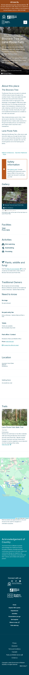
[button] (19, 485)
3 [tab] (5, 210)
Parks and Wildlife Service (13, 655)
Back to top (23, 666)
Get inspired (14, 619)
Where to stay (14, 622)
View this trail (5, 444)
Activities (14, 613)
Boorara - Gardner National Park (16, 35)
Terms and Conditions (14, 649)
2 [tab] (4, 210)
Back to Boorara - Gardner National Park (15, 153)
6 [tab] (10, 210)
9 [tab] (15, 210)
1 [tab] (2, 210)
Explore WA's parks (14, 608)
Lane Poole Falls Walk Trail (12, 427)
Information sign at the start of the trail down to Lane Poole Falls (14, 213)
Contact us (14, 658)
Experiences (14, 611)
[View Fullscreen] (2, 465)
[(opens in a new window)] (4, 18)
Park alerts (14, 625)
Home (5, 35)
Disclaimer (14, 646)
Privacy (14, 643)
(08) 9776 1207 (10, 341)
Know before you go (14, 616)
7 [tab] (12, 210)
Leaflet (18, 518)
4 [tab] (7, 210)
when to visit (13, 169)
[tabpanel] (14, 198)
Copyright (14, 652)
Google (27, 518)
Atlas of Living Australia (13, 269)
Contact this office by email (11, 345)
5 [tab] (9, 210)
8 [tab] (13, 210)
